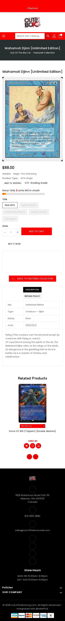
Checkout (32, 8)
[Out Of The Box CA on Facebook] (24, 3)
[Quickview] (26, 445)
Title (4, 199)
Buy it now (14, 243)
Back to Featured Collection (35, 278)
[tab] (32, 289)
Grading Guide (39, 182)
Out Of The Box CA (20, 52)
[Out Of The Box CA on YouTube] (35, 3)
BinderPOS (42, 608)
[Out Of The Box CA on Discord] (41, 3)
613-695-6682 (32, 516)
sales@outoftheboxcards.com (32, 530)
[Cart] (60, 36)
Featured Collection (44, 52)
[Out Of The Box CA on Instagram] (29, 3)
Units (5, 226)
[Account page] (54, 36)
